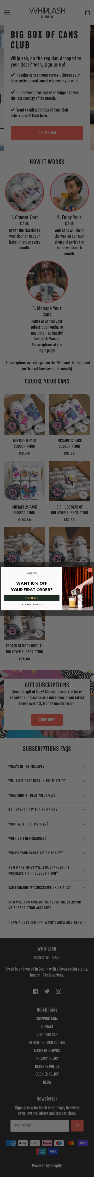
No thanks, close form (32, 603)
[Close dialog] (90, 570)
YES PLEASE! (31, 598)
